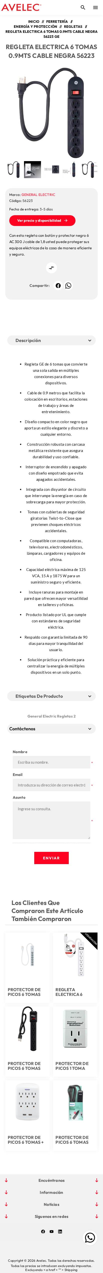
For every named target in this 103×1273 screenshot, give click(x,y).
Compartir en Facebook (58, 285)
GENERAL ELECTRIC (38, 194)
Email (18, 774)
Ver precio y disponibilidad (39, 220)
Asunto (19, 797)
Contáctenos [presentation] (22, 729)
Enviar (51, 858)
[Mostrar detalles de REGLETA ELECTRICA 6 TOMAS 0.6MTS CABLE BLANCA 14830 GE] (75, 955)
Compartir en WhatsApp (68, 285)
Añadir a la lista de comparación (51, 267)
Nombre (20, 751)
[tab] (23, 729)
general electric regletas (50, 716)
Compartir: (40, 285)
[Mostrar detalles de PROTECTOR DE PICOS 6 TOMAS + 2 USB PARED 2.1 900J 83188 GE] (27, 1102)
